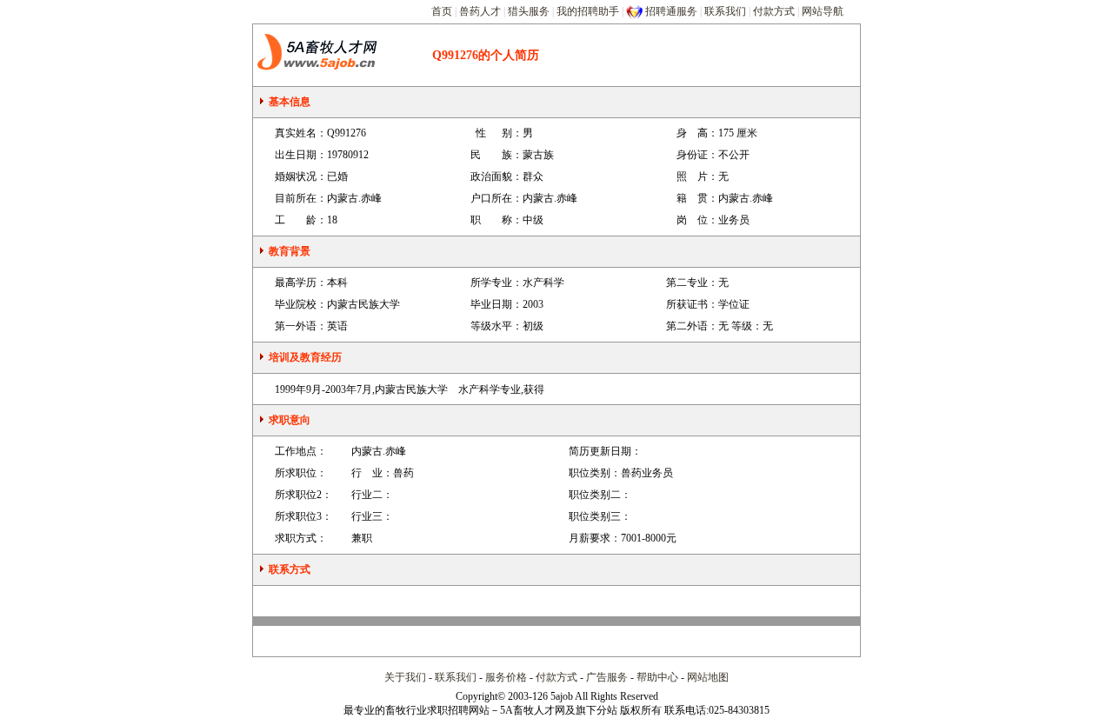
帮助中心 (657, 677)
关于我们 (405, 677)
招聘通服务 (671, 11)
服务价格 (506, 677)
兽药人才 (480, 11)
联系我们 (725, 11)
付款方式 (774, 11)
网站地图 (708, 677)
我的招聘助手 (587, 11)
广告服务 (607, 677)
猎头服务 (529, 11)
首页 (441, 11)
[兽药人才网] (325, 55)
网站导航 (822, 11)
